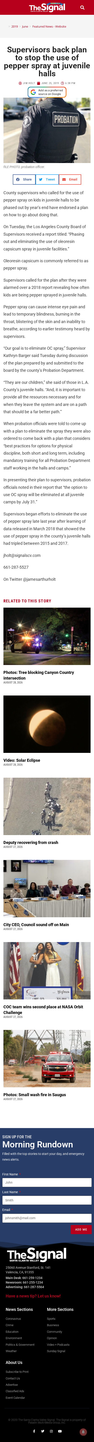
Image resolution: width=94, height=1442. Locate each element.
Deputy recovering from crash (31, 842)
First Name (10, 1174)
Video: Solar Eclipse (21, 760)
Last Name (10, 1192)
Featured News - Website (49, 26)
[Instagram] (51, 1431)
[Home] (6, 26)
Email (6, 1210)
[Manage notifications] (83, 1432)
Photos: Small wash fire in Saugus (34, 1094)
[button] (12, 7)
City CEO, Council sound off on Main (36, 924)
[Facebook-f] (34, 1431)
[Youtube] (60, 1431)
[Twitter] (42, 1431)
